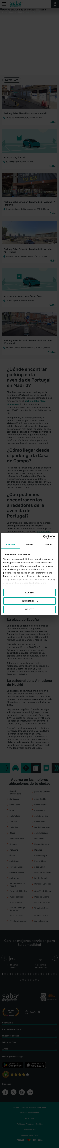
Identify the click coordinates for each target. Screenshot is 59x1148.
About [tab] (48, 544)
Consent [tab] (10, 544)
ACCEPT (29, 592)
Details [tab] (29, 544)
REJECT (29, 609)
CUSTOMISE (27, 601)
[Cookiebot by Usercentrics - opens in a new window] (43, 537)
